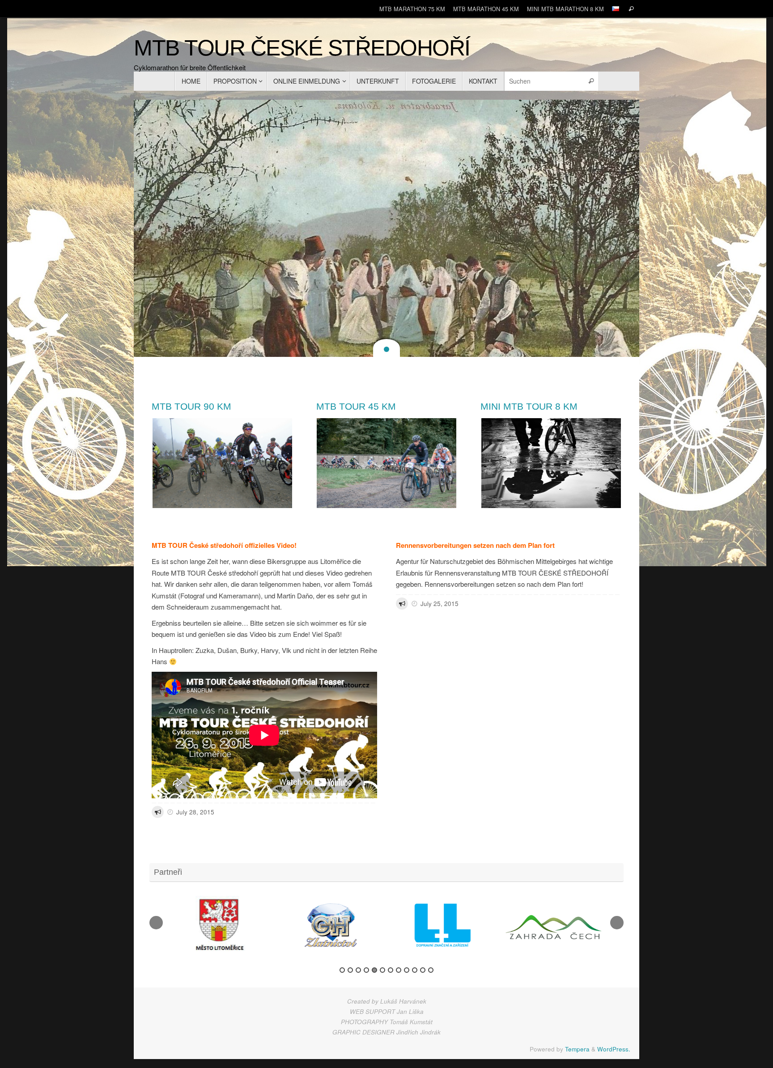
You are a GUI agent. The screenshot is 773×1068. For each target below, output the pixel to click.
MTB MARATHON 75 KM (412, 8)
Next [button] (617, 922)
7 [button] (390, 970)
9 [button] (406, 970)
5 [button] (374, 970)
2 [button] (350, 970)
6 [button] (382, 970)
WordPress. (613, 1049)
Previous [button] (156, 922)
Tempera (577, 1049)
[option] (218, 925)
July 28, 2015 (195, 812)
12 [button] (430, 970)
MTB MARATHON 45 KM (486, 8)
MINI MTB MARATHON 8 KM (565, 8)
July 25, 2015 (439, 603)
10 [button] (414, 970)
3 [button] (358, 970)
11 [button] (422, 970)
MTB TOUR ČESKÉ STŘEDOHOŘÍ (302, 48)
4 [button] (366, 970)
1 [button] (342, 970)
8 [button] (398, 970)
